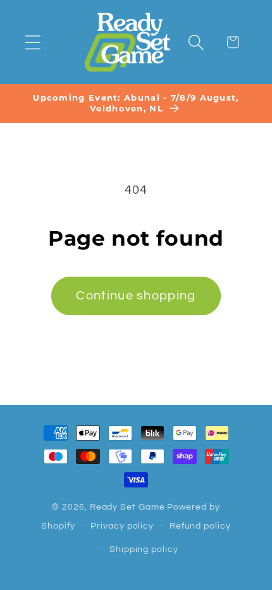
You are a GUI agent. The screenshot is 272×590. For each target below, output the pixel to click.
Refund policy (200, 525)
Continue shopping (135, 295)
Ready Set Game (127, 507)
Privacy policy (122, 525)
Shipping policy (143, 549)
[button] (33, 42)
